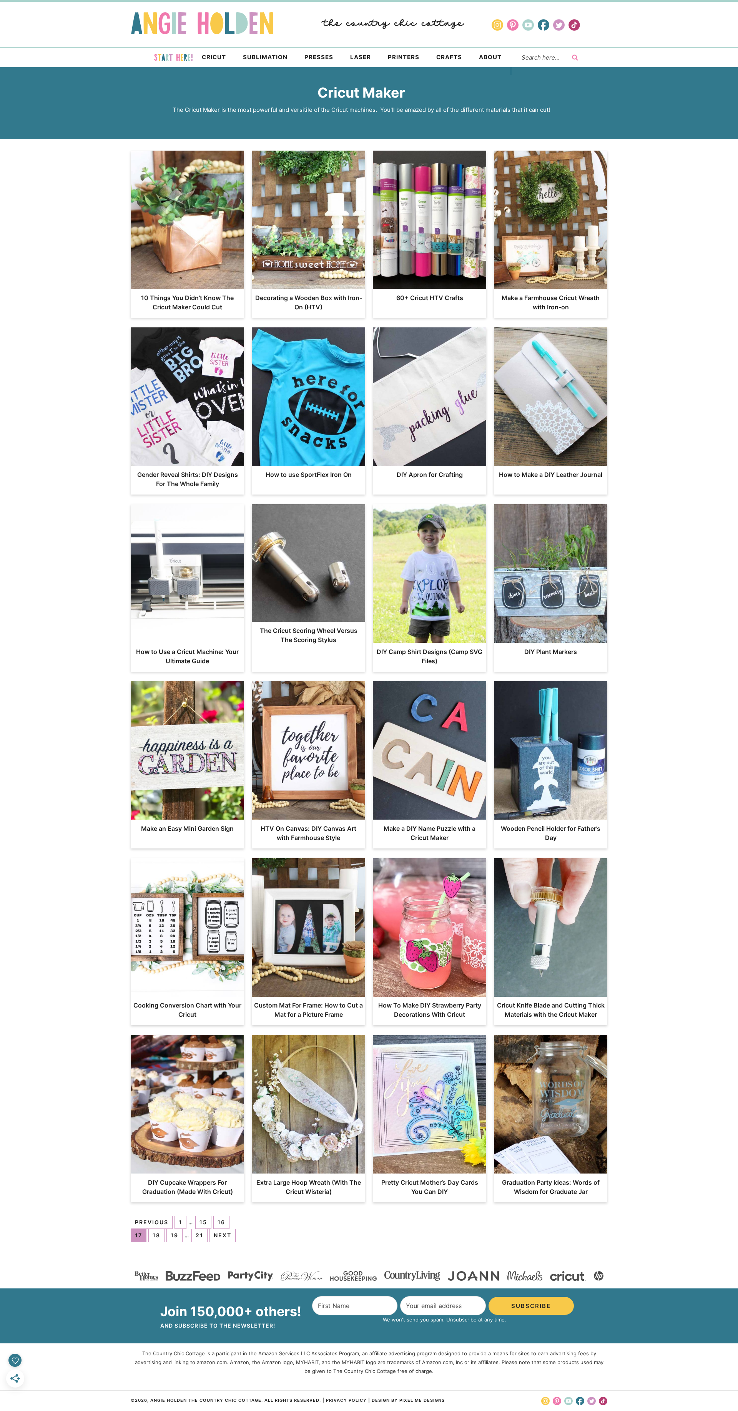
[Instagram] (497, 25)
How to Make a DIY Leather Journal (550, 474)
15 (203, 1222)
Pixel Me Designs (422, 1400)
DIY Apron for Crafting (430, 474)
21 (199, 1235)
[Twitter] (559, 25)
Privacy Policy (346, 1400)
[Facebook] (543, 25)
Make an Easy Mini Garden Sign (187, 828)
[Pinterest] (513, 25)
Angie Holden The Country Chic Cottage (202, 23)
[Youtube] (528, 25)
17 (138, 1235)
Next (222, 1235)
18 (156, 1235)
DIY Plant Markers (550, 652)
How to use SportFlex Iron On (309, 474)
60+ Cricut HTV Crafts (429, 298)
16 (221, 1222)
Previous (151, 1222)
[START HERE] (173, 57)
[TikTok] (574, 25)
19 (174, 1235)
